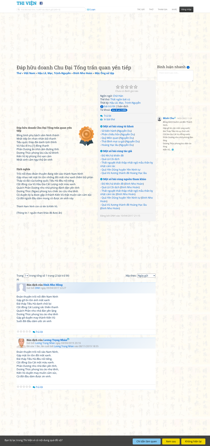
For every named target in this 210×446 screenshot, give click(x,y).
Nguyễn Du (124, 131)
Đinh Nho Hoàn (134, 183)
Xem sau (171, 441)
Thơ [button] (151, 9)
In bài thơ (109, 119)
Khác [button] (174, 9)
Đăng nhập (186, 9)
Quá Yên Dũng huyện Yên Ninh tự (121, 169)
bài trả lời (108, 106)
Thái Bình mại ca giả (113, 141)
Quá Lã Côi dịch (110, 159)
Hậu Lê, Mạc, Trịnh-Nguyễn (125, 102)
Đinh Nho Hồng (53, 284)
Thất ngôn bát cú (120, 99)
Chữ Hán (118, 96)
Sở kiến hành (109, 131)
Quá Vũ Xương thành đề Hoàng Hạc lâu (124, 173)
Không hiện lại (193, 441)
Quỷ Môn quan (110, 138)
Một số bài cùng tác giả (117, 151)
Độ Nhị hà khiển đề (113, 155)
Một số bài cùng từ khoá (118, 126)
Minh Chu (168, 118)
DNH (112, 215)
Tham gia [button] (162, 9)
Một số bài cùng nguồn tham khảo (124, 179)
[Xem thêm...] (173, 150)
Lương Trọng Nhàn (55, 340)
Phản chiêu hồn (111, 134)
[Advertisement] (105, 36)
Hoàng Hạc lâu (110, 145)
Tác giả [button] (141, 9)
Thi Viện (26, 3)
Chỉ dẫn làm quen (147, 441)
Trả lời (107, 115)
